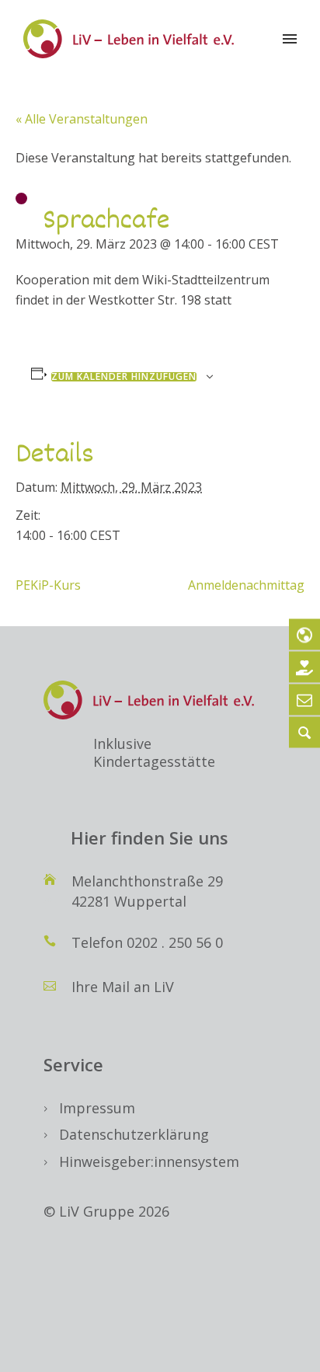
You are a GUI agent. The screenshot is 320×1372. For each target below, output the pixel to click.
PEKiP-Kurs (48, 585)
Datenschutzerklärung (134, 1134)
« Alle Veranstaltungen (82, 118)
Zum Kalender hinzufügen (124, 376)
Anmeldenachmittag (246, 585)
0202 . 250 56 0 (175, 942)
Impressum (97, 1108)
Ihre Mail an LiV (122, 986)
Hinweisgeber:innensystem (149, 1161)
